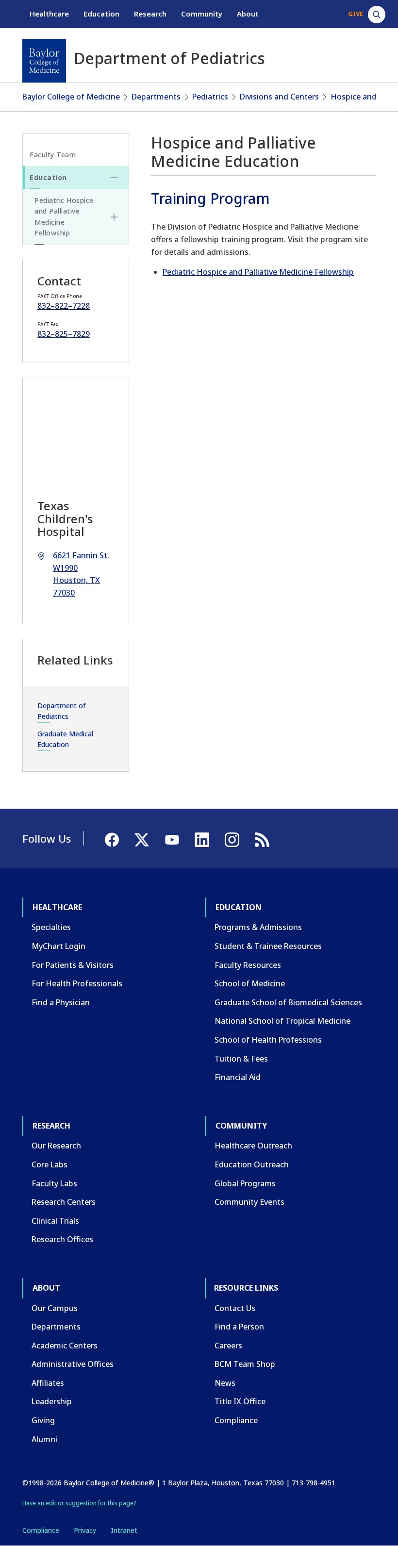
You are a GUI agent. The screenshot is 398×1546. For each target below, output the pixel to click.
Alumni (44, 1439)
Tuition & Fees (241, 1058)
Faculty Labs (54, 1183)
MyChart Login (58, 946)
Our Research (56, 1145)
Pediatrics (210, 96)
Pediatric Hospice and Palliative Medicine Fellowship (258, 271)
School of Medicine (250, 983)
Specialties (51, 927)
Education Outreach (252, 1164)
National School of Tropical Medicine (282, 1020)
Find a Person (239, 1326)
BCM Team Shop (245, 1364)
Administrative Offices (73, 1364)
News (225, 1383)
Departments (156, 96)
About (248, 13)
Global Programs (245, 1183)
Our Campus (55, 1308)
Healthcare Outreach (253, 1145)
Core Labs (49, 1164)
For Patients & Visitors (73, 965)
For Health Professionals (77, 983)
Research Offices (62, 1239)
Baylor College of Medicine (71, 96)
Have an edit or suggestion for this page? (79, 1503)
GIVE (355, 13)
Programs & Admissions (258, 927)
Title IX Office (240, 1401)
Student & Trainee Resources (268, 946)
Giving (43, 1420)
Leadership (52, 1401)
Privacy (85, 1530)
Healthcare (49, 13)
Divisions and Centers (279, 96)
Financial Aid (238, 1077)
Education (101, 13)
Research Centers (64, 1202)
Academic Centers (65, 1345)
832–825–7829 (63, 334)
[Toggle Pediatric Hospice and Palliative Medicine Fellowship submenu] (114, 217)
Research (150, 13)
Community (201, 13)
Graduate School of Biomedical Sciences (288, 1002)
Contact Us (235, 1308)
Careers (228, 1345)
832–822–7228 (63, 305)
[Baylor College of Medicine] (44, 61)
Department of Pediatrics (61, 711)
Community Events (249, 1202)
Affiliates (48, 1383)
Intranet (124, 1530)
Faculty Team (53, 154)
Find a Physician (61, 1002)
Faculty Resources (248, 965)
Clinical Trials (55, 1220)
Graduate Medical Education (65, 739)
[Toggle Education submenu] (114, 177)
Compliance (236, 1420)
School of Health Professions (268, 1039)
